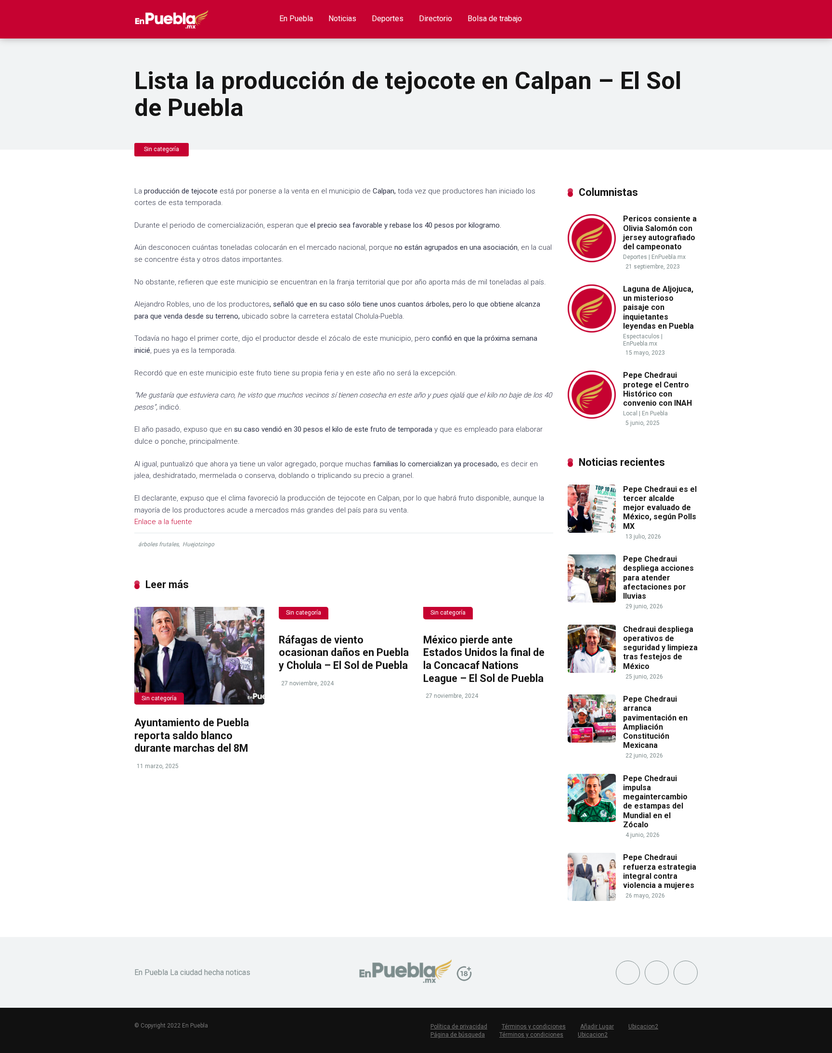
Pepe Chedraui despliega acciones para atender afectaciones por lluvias (658, 577)
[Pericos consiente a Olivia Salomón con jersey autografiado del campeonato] (592, 259)
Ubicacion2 (643, 1026)
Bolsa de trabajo (495, 18)
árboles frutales (158, 544)
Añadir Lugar (597, 1026)
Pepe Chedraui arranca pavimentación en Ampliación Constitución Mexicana (655, 722)
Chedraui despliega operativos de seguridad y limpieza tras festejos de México (660, 648)
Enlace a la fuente (163, 521)
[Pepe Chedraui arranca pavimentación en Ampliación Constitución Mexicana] (592, 740)
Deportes (387, 18)
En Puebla (296, 18)
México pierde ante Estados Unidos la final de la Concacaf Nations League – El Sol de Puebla (484, 659)
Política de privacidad (458, 1026)
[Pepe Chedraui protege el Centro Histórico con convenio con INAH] (592, 416)
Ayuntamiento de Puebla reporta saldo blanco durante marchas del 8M (191, 735)
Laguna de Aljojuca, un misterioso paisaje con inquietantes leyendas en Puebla (658, 307)
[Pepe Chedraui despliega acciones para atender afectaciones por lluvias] (592, 599)
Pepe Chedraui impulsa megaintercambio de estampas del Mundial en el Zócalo (655, 801)
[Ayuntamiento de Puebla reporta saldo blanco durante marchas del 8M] (199, 656)
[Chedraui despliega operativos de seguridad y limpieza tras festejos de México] (592, 670)
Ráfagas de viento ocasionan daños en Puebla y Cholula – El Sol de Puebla (344, 652)
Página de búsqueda (457, 1034)
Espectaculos (641, 336)
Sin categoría (161, 149)
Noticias (342, 18)
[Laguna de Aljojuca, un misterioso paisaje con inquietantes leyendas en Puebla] (592, 329)
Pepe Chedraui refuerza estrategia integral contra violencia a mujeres (659, 871)
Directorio (435, 18)
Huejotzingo (198, 544)
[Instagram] (686, 973)
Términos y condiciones (534, 1026)
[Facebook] (628, 973)
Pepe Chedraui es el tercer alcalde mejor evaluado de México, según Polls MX (660, 508)
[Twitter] (657, 973)
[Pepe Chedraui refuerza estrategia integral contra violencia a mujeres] (592, 898)
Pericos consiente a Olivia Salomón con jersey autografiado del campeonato (660, 232)
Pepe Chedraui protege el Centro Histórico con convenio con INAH (657, 389)
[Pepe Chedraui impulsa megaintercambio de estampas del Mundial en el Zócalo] (592, 819)
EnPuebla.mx (668, 257)
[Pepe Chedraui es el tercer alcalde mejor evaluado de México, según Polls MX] (592, 530)
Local (630, 413)
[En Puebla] (171, 15)
